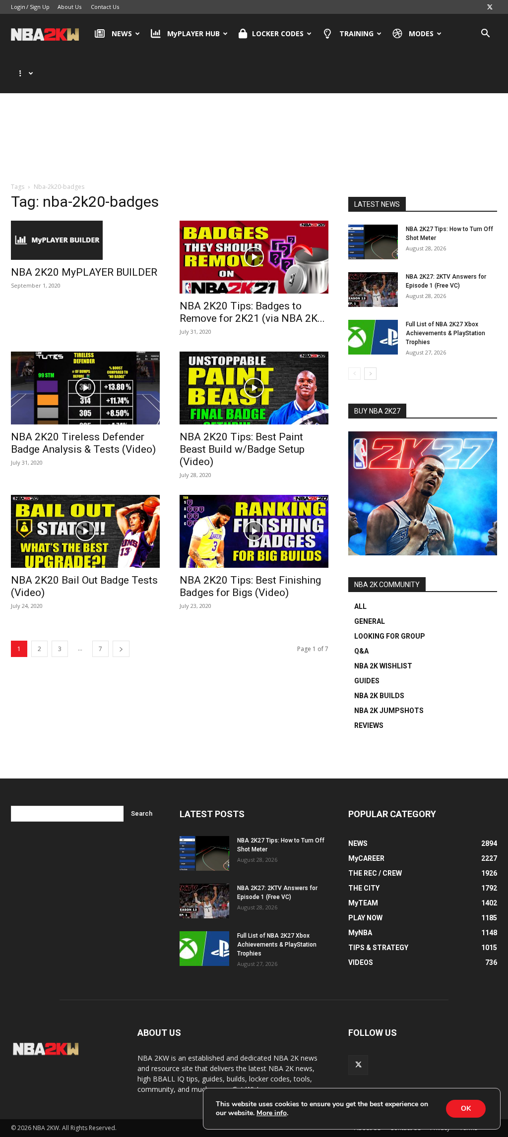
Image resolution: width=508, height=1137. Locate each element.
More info (271, 1113)
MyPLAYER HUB (193, 33)
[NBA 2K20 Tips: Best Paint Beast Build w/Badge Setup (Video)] (254, 388)
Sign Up (40, 6)
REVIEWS (368, 725)
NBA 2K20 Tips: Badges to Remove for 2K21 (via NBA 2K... (252, 312)
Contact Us (105, 6)
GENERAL (369, 621)
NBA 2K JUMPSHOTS (389, 711)
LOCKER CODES (278, 33)
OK (466, 1108)
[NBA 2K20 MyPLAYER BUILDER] (85, 240)
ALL (360, 606)
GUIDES (367, 681)
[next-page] (121, 649)
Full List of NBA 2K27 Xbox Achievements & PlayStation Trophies (445, 333)
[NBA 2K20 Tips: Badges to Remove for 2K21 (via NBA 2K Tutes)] (254, 257)
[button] (485, 34)
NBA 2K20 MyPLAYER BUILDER (84, 272)
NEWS (122, 33)
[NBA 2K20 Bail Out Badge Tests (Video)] (85, 531)
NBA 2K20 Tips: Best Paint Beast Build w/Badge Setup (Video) (242, 449)
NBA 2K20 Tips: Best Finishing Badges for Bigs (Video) (250, 586)
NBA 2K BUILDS (379, 696)
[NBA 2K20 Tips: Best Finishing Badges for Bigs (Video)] (254, 531)
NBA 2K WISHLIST (383, 666)
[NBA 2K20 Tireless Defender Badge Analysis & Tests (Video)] (85, 388)
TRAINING (356, 33)
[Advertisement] (254, 133)
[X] (489, 7)
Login (18, 6)
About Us (69, 6)
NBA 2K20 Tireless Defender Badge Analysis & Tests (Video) (83, 443)
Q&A (361, 651)
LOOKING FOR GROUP (389, 636)
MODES (421, 33)
